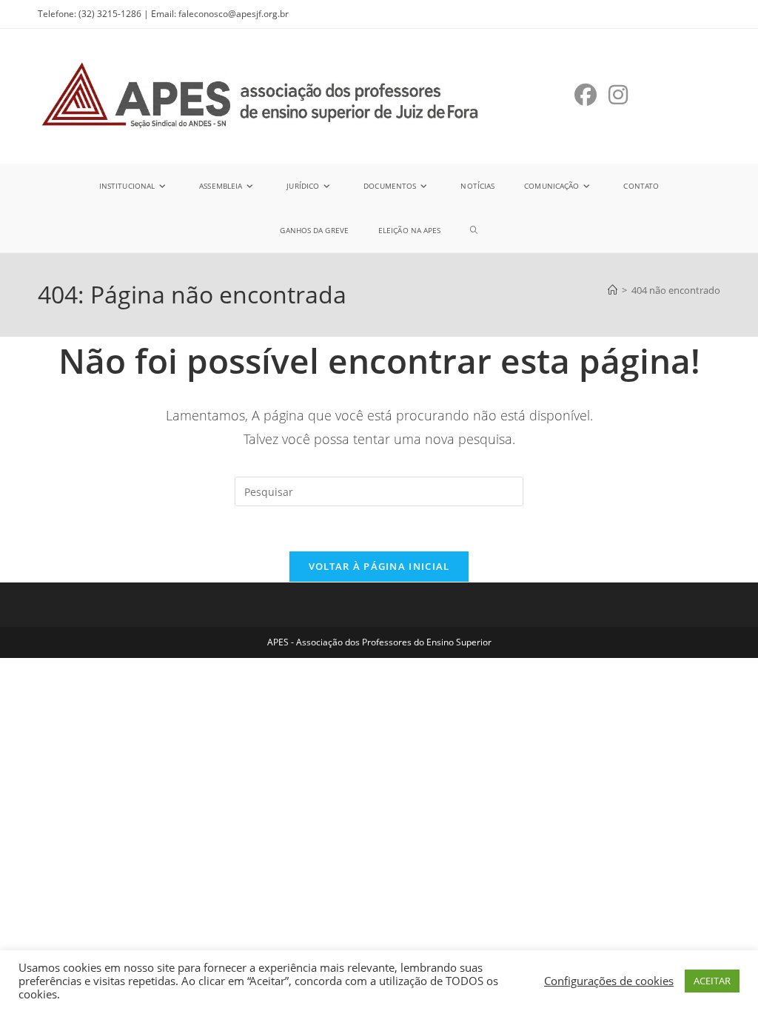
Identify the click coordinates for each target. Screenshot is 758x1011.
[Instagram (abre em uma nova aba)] (618, 95)
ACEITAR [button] (712, 980)
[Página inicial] (612, 290)
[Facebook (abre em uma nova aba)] (585, 95)
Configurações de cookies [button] (609, 980)
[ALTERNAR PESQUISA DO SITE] (473, 230)
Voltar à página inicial (379, 566)
